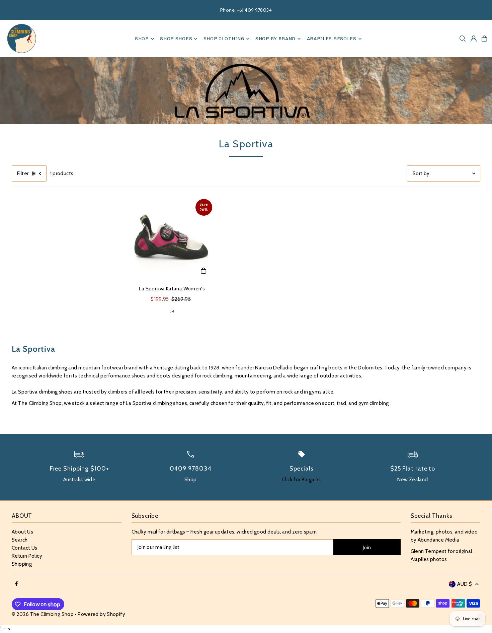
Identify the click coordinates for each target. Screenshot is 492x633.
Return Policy (27, 556)
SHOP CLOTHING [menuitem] (223, 39)
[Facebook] (16, 584)
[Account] (474, 39)
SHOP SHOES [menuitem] (176, 39)
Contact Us (24, 548)
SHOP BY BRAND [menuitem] (275, 39)
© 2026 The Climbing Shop (43, 614)
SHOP (142, 39)
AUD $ (464, 584)
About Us (22, 532)
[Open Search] (463, 39)
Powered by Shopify (101, 614)
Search (19, 540)
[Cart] (484, 39)
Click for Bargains (301, 480)
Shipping (22, 564)
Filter (22, 173)
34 (172, 310)
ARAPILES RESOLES (331, 39)
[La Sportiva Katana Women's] (172, 239)
